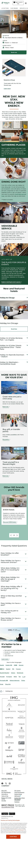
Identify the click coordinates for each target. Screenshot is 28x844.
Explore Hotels (18, 794)
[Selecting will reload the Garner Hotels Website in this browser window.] (21, 749)
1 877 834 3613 (20, 806)
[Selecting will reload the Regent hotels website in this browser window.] (21, 704)
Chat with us (4, 794)
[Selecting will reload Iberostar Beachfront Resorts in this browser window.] (9, 736)
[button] (26, 3)
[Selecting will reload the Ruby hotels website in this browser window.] (9, 730)
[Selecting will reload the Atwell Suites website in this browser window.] (21, 755)
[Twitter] (6, 783)
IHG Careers (17, 790)
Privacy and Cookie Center (6, 798)
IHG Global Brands (6, 792)
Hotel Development (19, 792)
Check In (5, 40)
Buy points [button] (6, 439)
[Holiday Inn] (5, 3)
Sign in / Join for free (19, 3)
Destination (6, 35)
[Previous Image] (11, 535)
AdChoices (17, 796)
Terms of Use (4, 796)
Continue (13, 836)
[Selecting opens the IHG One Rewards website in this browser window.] (14, 773)
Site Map (3, 800)
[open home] (1, 691)
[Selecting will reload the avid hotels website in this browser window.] (9, 755)
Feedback (16, 801)
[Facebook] (2, 783)
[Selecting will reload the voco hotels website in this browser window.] (21, 724)
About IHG (4, 790)
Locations (5, 8)
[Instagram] (9, 783)
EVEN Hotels (8, 510)
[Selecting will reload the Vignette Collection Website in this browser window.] (21, 711)
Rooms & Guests (7, 45)
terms (3, 828)
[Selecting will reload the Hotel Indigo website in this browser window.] (21, 717)
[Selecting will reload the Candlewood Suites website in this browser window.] (14, 768)
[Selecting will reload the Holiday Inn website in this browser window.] (9, 749)
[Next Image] (17, 535)
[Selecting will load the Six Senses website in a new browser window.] (9, 704)
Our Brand (14, 8)
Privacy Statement (12, 831)
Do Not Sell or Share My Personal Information (19, 799)
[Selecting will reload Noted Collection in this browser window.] (9, 724)
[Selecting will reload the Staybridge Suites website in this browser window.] (9, 762)
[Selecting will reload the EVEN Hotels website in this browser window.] (9, 743)
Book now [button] (5, 406)
